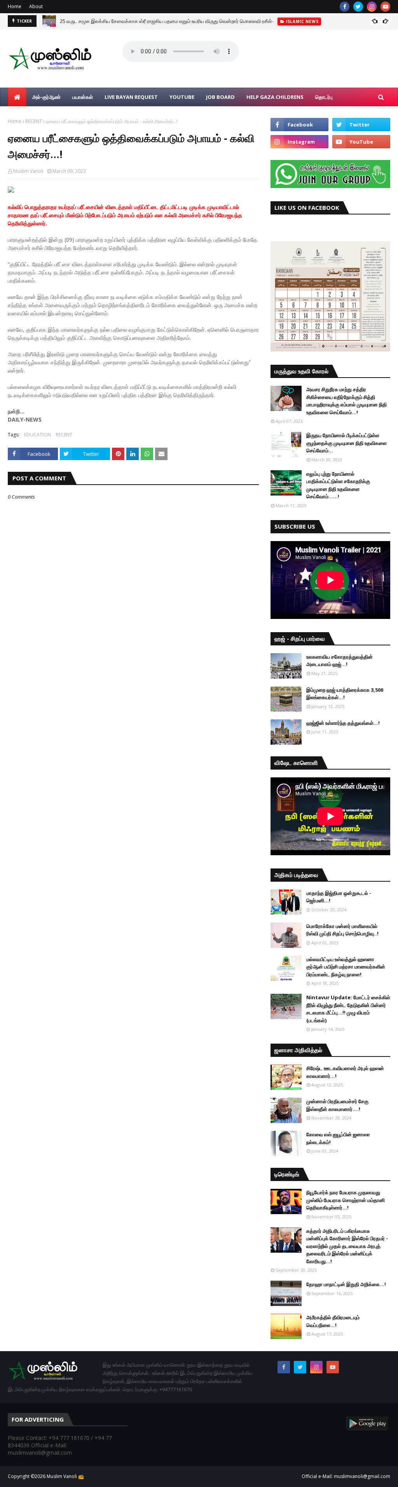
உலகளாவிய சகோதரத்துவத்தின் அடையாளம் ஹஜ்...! (339, 660)
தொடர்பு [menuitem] (324, 96)
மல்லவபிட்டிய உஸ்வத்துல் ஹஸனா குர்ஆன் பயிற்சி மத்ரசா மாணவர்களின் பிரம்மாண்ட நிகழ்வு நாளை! (345, 967)
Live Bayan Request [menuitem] (131, 96)
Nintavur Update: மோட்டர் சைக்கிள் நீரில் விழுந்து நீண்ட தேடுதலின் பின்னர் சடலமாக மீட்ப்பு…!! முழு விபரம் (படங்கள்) (348, 1009)
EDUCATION (37, 434)
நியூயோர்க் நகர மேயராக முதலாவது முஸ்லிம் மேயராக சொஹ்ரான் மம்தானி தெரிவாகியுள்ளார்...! (345, 1200)
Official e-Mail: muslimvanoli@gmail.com (346, 1476)
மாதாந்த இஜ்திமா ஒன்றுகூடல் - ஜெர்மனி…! (338, 896)
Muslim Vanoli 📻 (65, 1476)
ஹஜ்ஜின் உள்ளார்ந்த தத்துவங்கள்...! (343, 722)
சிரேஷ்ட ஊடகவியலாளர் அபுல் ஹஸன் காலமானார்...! (345, 1072)
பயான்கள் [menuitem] (82, 96)
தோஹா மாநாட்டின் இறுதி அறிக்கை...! (346, 1284)
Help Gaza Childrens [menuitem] (275, 96)
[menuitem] (17, 97)
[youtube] (385, 7)
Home (14, 6)
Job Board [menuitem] (220, 96)
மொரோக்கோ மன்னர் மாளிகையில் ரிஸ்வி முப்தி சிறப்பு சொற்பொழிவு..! (342, 930)
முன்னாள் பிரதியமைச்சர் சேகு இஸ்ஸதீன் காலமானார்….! (337, 1105)
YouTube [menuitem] (181, 96)
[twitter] (358, 7)
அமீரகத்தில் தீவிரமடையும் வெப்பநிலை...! (333, 1321)
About (36, 6)
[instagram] (372, 7)
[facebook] (344, 7)
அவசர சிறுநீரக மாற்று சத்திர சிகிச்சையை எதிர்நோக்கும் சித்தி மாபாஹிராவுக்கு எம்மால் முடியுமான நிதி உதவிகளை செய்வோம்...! (346, 401)
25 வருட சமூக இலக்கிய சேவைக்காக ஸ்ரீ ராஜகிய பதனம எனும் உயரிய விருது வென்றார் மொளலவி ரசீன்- (167, 21)
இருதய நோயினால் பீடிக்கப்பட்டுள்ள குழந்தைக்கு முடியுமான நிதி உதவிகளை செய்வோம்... (346, 443)
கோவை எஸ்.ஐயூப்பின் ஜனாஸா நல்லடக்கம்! (338, 1138)
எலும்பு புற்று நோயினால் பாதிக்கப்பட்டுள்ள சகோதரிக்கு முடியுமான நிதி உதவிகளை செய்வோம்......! (338, 485)
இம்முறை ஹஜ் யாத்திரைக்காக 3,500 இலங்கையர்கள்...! (344, 693)
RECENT (33, 121)
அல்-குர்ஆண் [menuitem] (46, 96)
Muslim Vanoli (28, 171)
